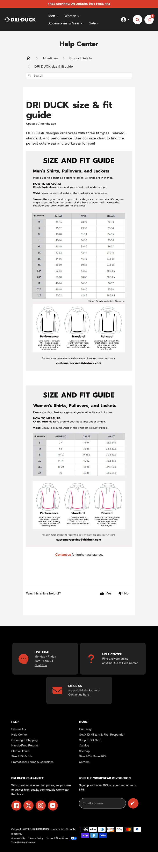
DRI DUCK (44, 829)
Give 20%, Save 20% (92, 756)
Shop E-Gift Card (90, 740)
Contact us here (78, 694)
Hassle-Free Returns (24, 745)
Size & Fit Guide (21, 756)
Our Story (85, 729)
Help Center (130, 663)
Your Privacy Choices (23, 842)
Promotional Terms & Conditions (32, 761)
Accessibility (18, 838)
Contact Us (18, 729)
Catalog (84, 745)
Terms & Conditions (57, 838)
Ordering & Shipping (24, 740)
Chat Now (41, 665)
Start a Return (20, 751)
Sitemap (84, 751)
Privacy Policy (35, 838)
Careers (84, 761)
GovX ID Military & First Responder (101, 734)
